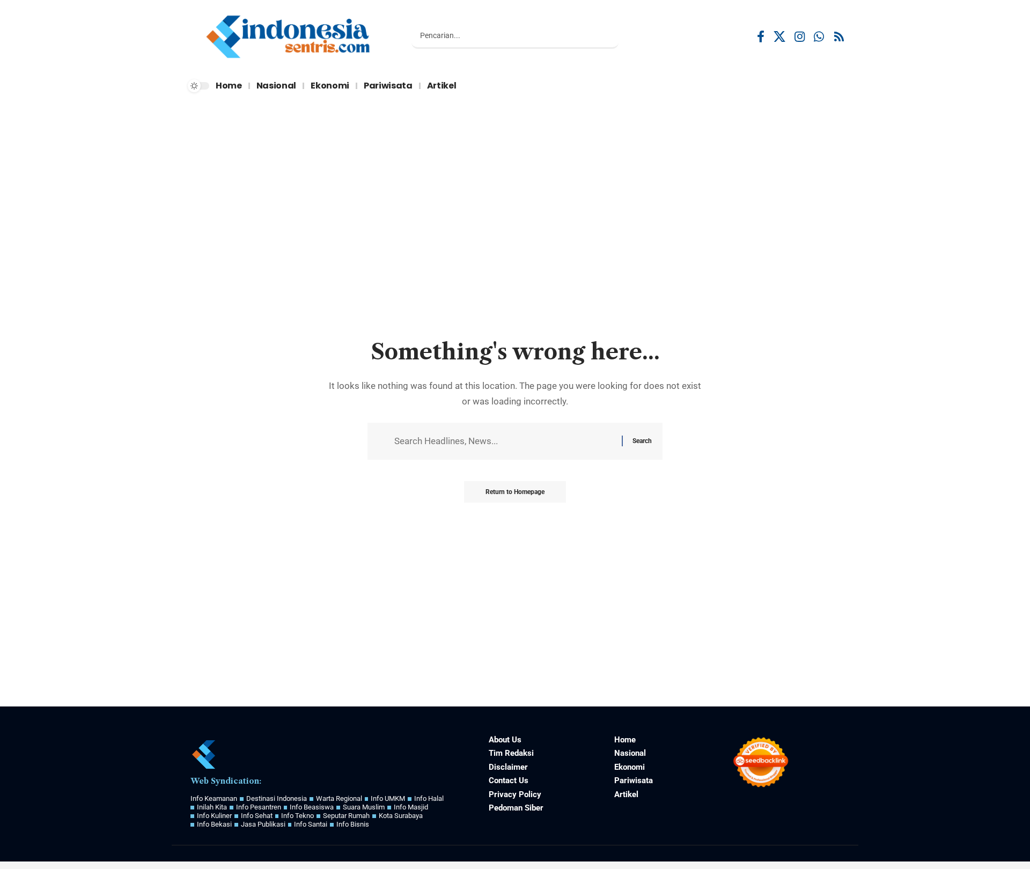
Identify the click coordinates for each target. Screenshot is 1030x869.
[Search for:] (504, 441)
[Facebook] (760, 37)
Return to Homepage (515, 492)
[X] (779, 37)
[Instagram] (799, 37)
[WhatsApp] (819, 37)
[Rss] (839, 37)
